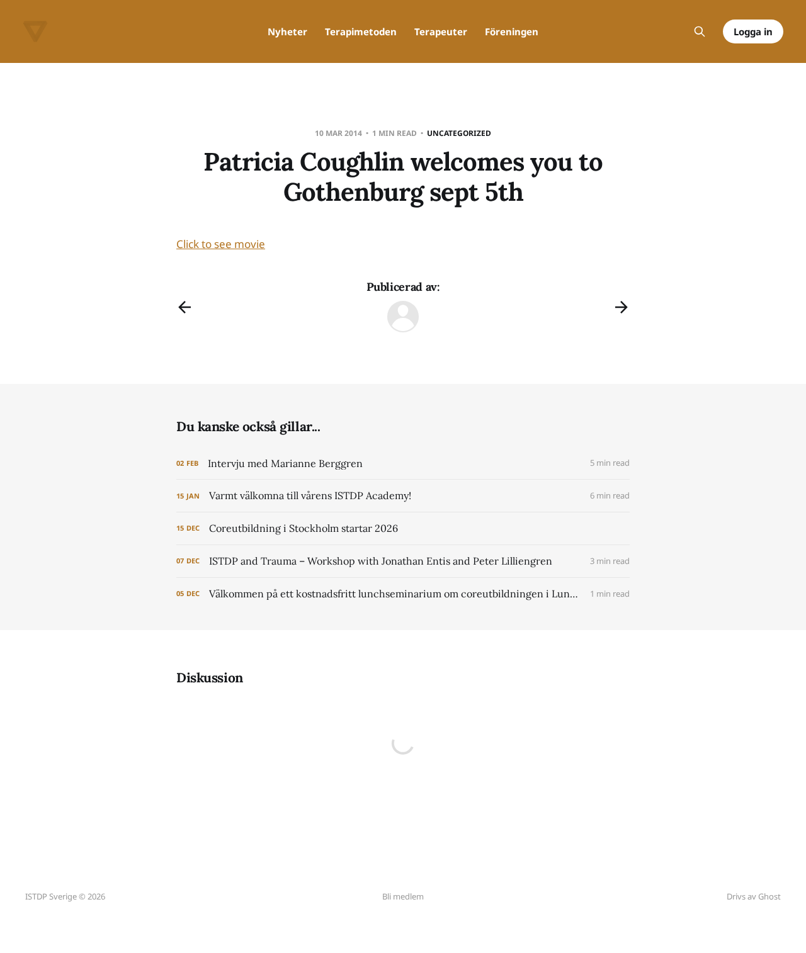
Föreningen (511, 31)
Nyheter (287, 31)
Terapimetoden (361, 31)
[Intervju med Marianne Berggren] (403, 464)
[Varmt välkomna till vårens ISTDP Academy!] (403, 496)
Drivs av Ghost (754, 896)
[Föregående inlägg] (184, 307)
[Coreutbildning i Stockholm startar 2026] (403, 528)
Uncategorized (459, 133)
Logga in (753, 31)
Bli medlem (403, 896)
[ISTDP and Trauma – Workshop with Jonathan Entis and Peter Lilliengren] (403, 561)
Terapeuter (440, 31)
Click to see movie (220, 244)
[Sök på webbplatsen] (699, 31)
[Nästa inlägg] (621, 307)
